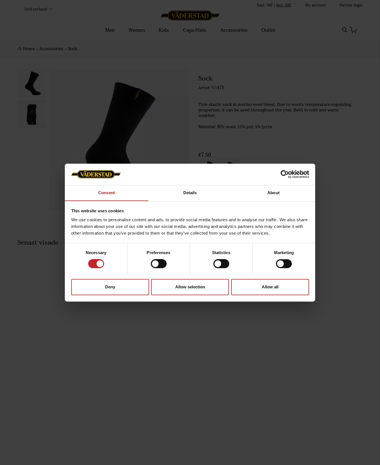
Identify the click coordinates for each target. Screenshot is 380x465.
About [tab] (273, 192)
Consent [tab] (106, 192)
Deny (110, 286)
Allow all (270, 286)
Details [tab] (190, 192)
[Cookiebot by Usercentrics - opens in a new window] (284, 174)
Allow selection (190, 286)
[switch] (159, 263)
